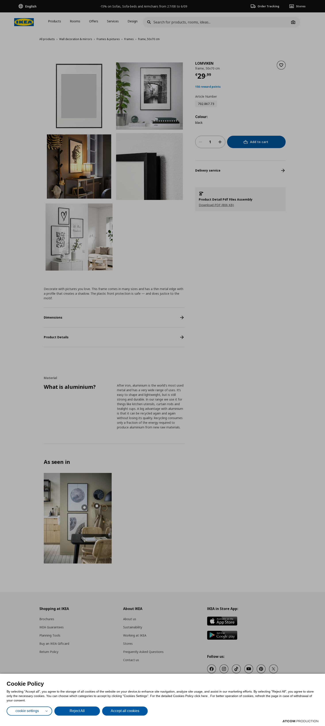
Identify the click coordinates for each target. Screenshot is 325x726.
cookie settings (27, 711)
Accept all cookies (125, 711)
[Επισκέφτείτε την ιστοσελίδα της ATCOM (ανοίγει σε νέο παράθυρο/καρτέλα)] (300, 721)
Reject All (77, 711)
